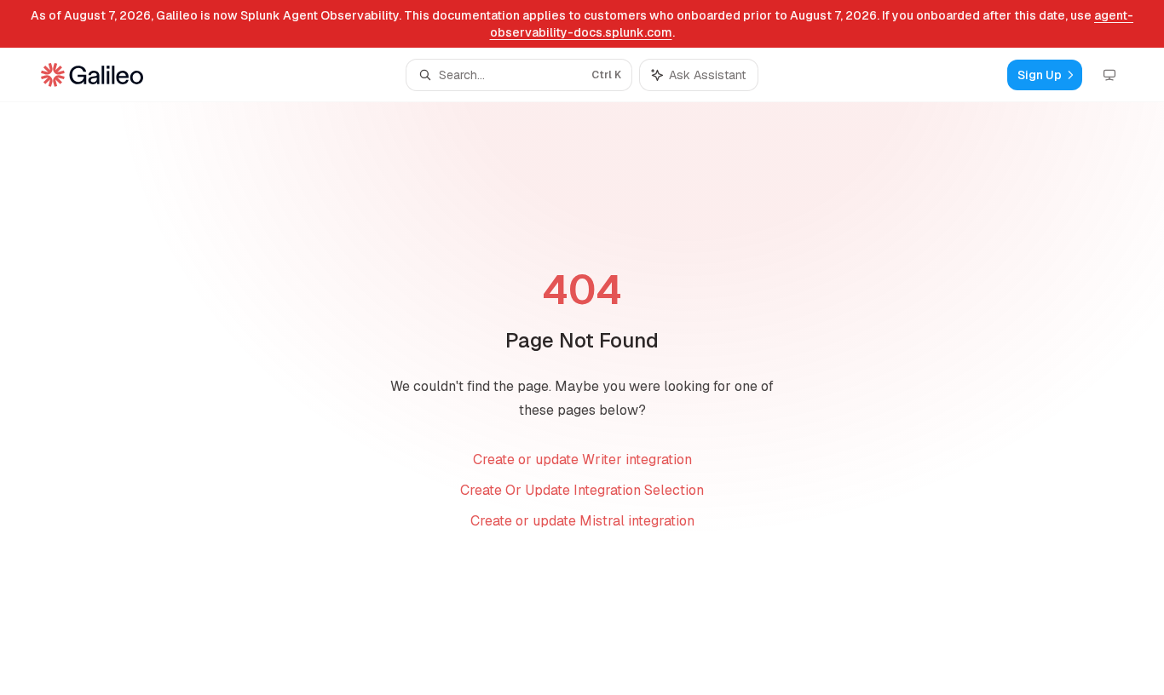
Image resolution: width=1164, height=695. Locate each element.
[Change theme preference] (1109, 75)
